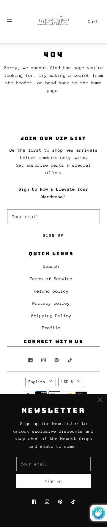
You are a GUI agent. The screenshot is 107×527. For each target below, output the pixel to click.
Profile (51, 327)
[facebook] (30, 360)
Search (51, 266)
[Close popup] (100, 400)
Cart (93, 21)
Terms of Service (51, 278)
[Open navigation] (13, 21)
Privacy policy (51, 303)
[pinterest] (56, 360)
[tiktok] (69, 360)
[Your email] (53, 216)
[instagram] (43, 360)
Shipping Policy (51, 315)
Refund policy (51, 291)
